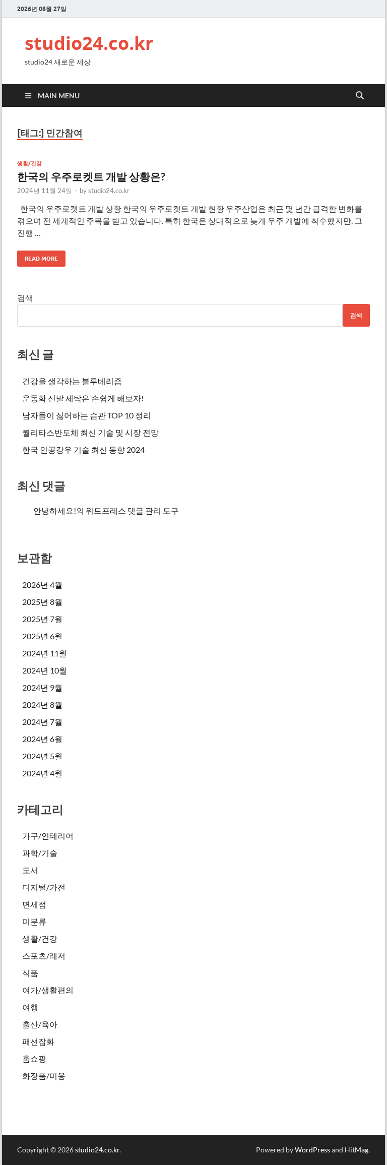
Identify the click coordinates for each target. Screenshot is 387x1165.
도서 (30, 870)
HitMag (356, 1149)
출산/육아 (39, 1024)
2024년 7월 (42, 721)
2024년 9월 (42, 687)
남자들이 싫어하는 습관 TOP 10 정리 (86, 415)
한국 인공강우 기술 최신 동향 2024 (83, 449)
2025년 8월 (42, 601)
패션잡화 (38, 1041)
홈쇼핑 (34, 1058)
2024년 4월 (42, 773)
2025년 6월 (42, 636)
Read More (37, 256)
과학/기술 (39, 852)
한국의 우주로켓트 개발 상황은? (91, 176)
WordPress (312, 1149)
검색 (25, 297)
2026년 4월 (42, 584)
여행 (30, 1007)
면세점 (34, 904)
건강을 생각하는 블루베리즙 (72, 381)
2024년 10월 (44, 670)
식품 (30, 972)
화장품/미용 (44, 1075)
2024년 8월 (42, 704)
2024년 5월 (42, 756)
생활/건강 (29, 163)
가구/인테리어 (48, 835)
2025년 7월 (42, 619)
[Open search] (359, 95)
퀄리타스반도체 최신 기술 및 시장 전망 (90, 432)
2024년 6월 (42, 739)
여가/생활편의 (48, 990)
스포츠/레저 (44, 955)
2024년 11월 (44, 653)
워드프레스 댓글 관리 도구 (132, 510)
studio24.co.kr (89, 43)
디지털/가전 (44, 887)
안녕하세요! (54, 510)
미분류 (34, 921)
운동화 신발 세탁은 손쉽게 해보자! (83, 398)
